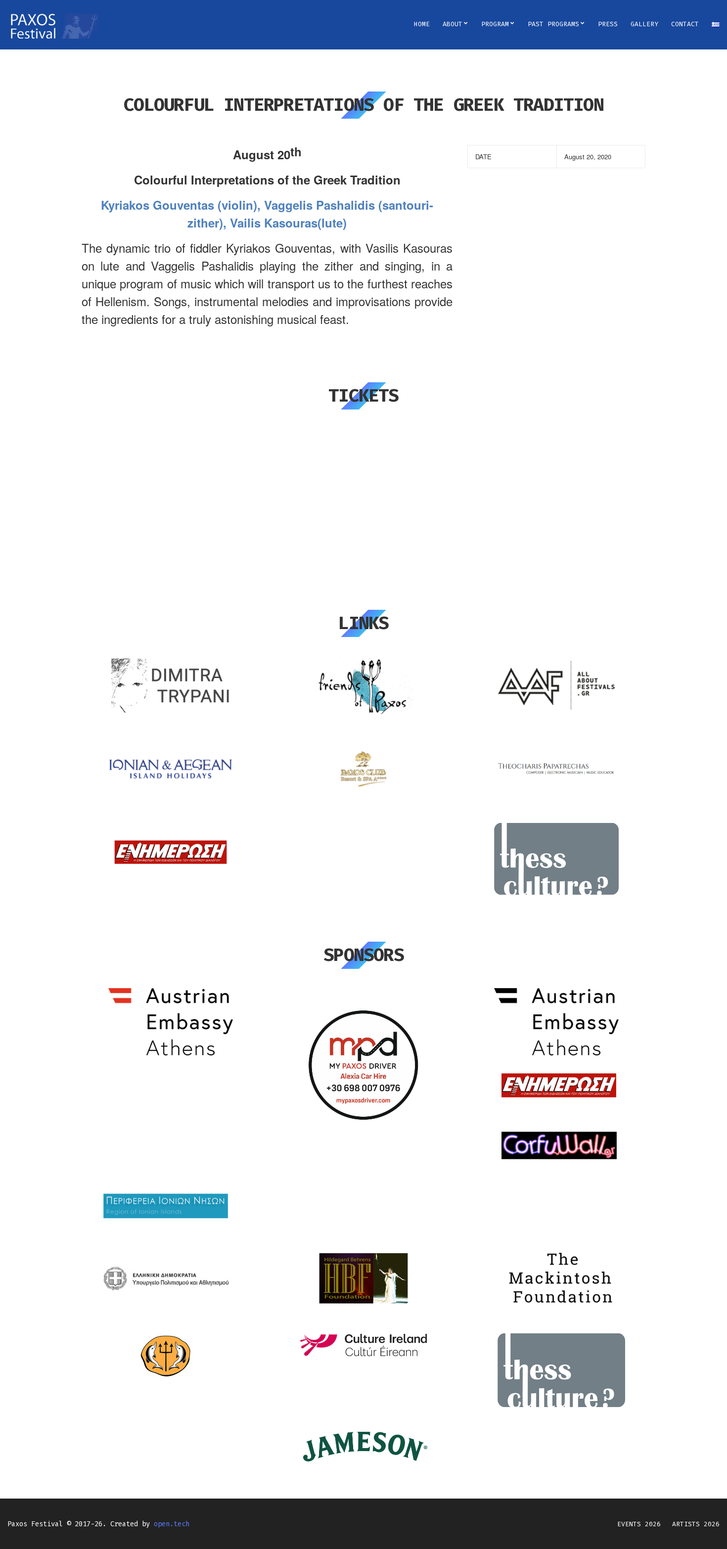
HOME (422, 24)
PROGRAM (495, 24)
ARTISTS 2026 (696, 1524)
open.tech (171, 1524)
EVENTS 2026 (639, 1524)
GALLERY (644, 24)
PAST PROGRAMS (553, 24)
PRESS (608, 24)
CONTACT (685, 24)
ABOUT (452, 24)
